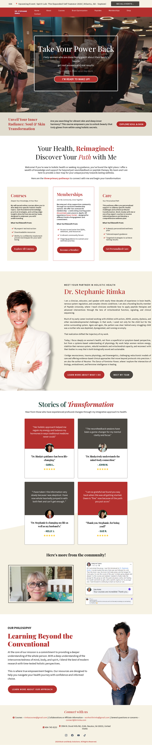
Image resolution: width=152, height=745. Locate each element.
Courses (61, 10)
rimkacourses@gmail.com (35, 717)
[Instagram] (66, 735)
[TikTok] (85, 735)
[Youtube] (78, 735)
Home (36, 10)
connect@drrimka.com (76, 720)
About (48, 10)
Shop (129, 10)
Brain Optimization (79, 10)
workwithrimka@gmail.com (97, 717)
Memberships (114, 10)
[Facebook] (72, 735)
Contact (37, 14)
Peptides (98, 10)
